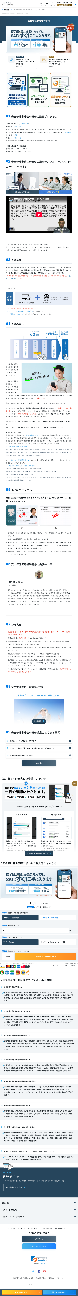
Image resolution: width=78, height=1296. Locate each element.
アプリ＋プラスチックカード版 (53, 942)
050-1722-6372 (64, 3)
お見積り (8, 956)
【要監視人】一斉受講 (49, 917)
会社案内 (32, 1278)
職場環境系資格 (11, 13)
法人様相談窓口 (64, 5)
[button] (39, 1260)
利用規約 (51, 1278)
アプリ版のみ (8, 942)
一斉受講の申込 (60, 1292)
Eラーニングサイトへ (39, 1246)
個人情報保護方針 (41, 1278)
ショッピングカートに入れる (46, 956)
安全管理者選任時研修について (22, 10)
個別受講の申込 (22, 1292)
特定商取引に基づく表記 (20, 1278)
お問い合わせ (39, 1239)
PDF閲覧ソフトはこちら (16, 314)
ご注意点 (5, 10)
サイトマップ (59, 1278)
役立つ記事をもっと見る (14, 1187)
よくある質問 (40, 10)
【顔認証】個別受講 (11, 917)
